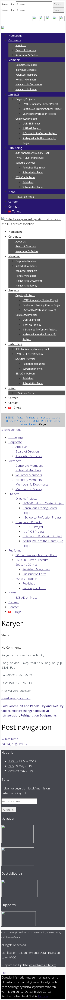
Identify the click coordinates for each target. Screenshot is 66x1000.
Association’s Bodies (26, 55)
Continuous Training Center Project (42, 109)
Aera (11, 771)
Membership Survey (26, 89)
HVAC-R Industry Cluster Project (40, 104)
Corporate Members (26, 65)
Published (28, 182)
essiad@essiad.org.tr (42, 965)
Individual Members (26, 69)
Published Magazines (34, 167)
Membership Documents (28, 84)
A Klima (13, 761)
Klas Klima (9, 739)
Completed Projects (26, 118)
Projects (13, 94)
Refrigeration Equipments (39, 715)
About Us (20, 45)
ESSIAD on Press (24, 196)
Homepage (15, 35)
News (11, 192)
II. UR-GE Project (32, 128)
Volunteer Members (26, 74)
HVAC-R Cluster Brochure (29, 157)
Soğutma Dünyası (25, 162)
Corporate (14, 40)
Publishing (15, 148)
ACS (11, 766)
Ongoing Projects (25, 99)
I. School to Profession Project (39, 113)
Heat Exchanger (23, 711)
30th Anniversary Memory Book (32, 153)
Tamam (43, 996)
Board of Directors (25, 50)
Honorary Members (25, 79)
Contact (13, 206)
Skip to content (11, 430)
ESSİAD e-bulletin (25, 177)
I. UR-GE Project (31, 123)
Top (4, 973)
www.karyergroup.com (15, 698)
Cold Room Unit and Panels (20, 706)
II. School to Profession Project (40, 133)
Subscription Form (33, 172)
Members (14, 60)
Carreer (13, 202)
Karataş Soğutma (14, 744)
